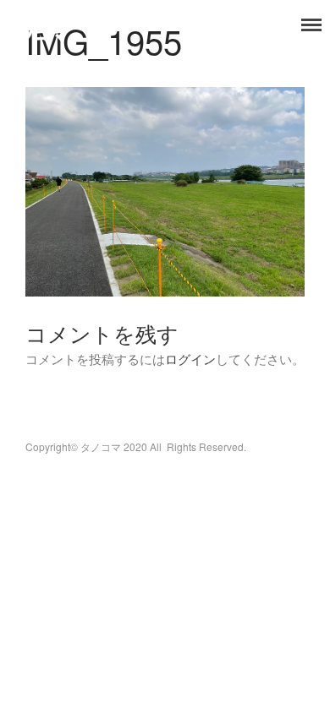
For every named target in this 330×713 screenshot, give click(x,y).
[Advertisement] (165, 224)
